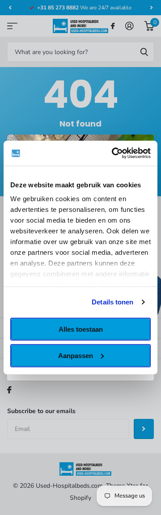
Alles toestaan (81, 329)
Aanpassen (75, 355)
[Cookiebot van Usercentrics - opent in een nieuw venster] (113, 153)
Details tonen (112, 302)
